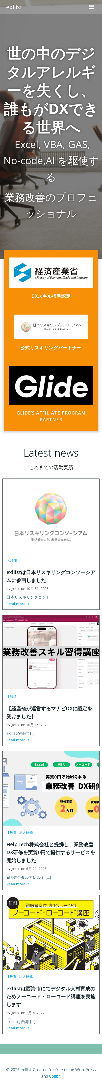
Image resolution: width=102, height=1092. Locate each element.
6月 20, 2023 (36, 868)
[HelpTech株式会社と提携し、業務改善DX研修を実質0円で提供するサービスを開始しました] (51, 788)
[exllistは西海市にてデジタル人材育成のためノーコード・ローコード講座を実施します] (51, 932)
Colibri (55, 1076)
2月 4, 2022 (35, 1012)
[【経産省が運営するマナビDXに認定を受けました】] (51, 651)
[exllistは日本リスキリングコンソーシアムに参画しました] (51, 515)
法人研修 (26, 832)
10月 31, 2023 (37, 588)
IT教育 (11, 696)
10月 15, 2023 (37, 724)
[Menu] (91, 7)
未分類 (11, 560)
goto (15, 588)
